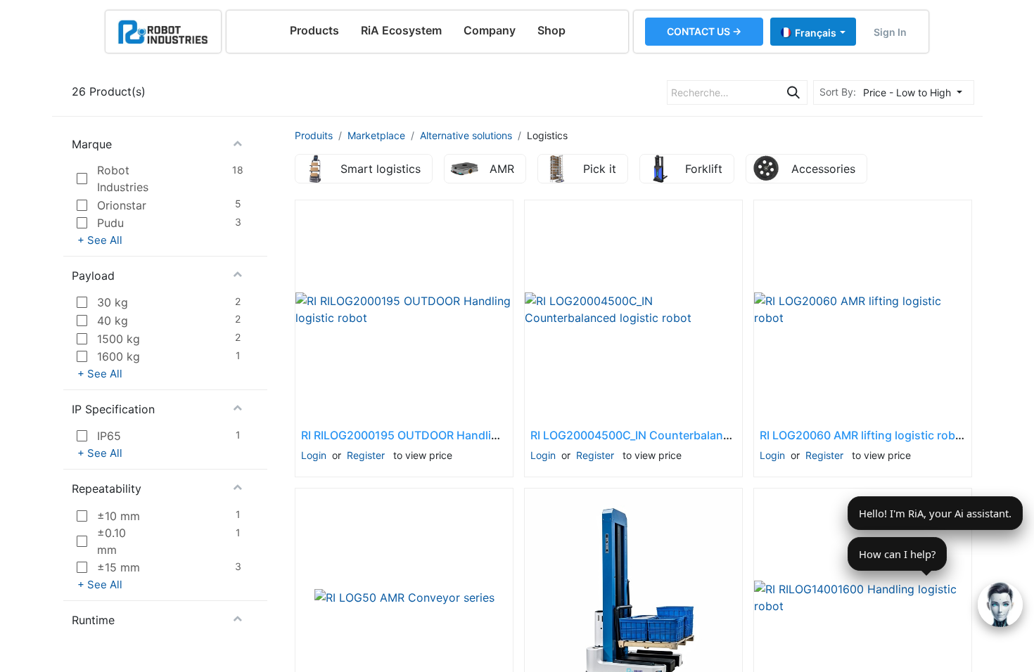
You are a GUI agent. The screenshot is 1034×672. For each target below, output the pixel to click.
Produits (314, 135)
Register (366, 455)
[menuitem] (314, 30)
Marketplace (376, 135)
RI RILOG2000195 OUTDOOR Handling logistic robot (440, 435)
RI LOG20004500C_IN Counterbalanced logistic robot (673, 435)
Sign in (890, 32)
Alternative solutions (466, 135)
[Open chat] (1000, 604)
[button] (917, 92)
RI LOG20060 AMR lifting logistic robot (863, 435)
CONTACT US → (704, 31)
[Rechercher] (793, 92)
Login (313, 455)
